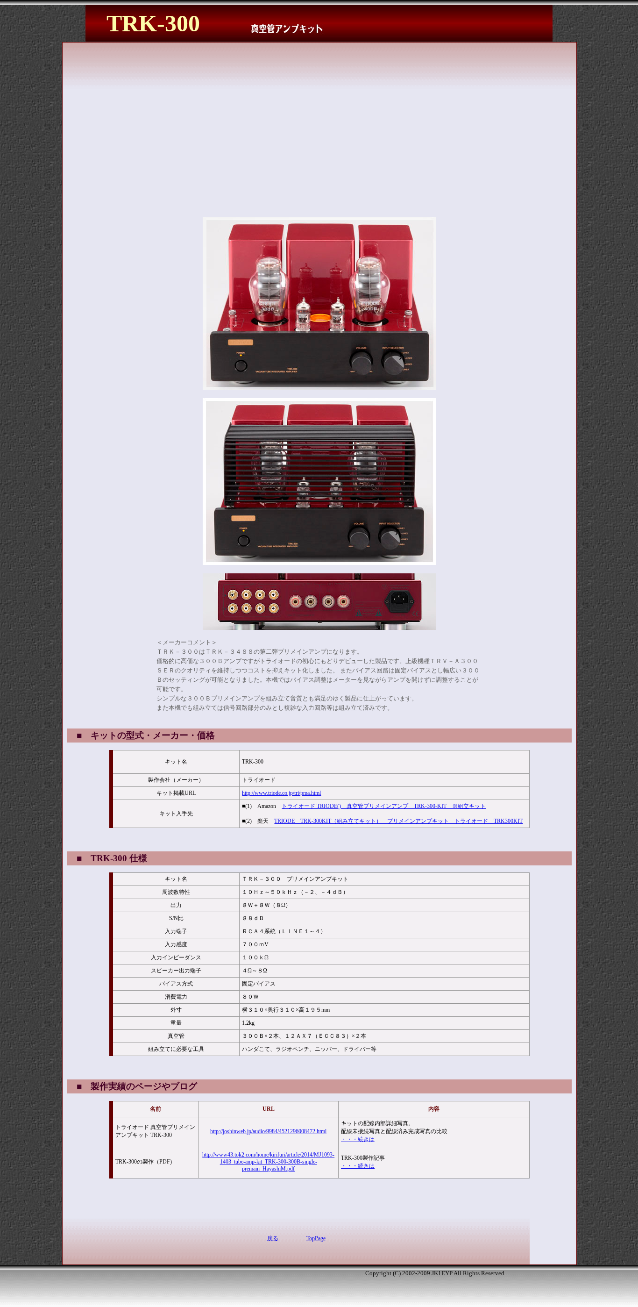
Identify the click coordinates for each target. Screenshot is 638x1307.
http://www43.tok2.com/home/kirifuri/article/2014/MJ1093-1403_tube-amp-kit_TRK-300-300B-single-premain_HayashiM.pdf (268, 1161)
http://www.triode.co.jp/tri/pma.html (281, 793)
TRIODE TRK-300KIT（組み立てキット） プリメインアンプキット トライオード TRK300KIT (398, 821)
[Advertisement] (248, 109)
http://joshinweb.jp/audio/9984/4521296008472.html (268, 1131)
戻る (272, 1238)
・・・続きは (358, 1139)
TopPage (316, 1238)
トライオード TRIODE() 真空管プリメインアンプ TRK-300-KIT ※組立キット (384, 806)
